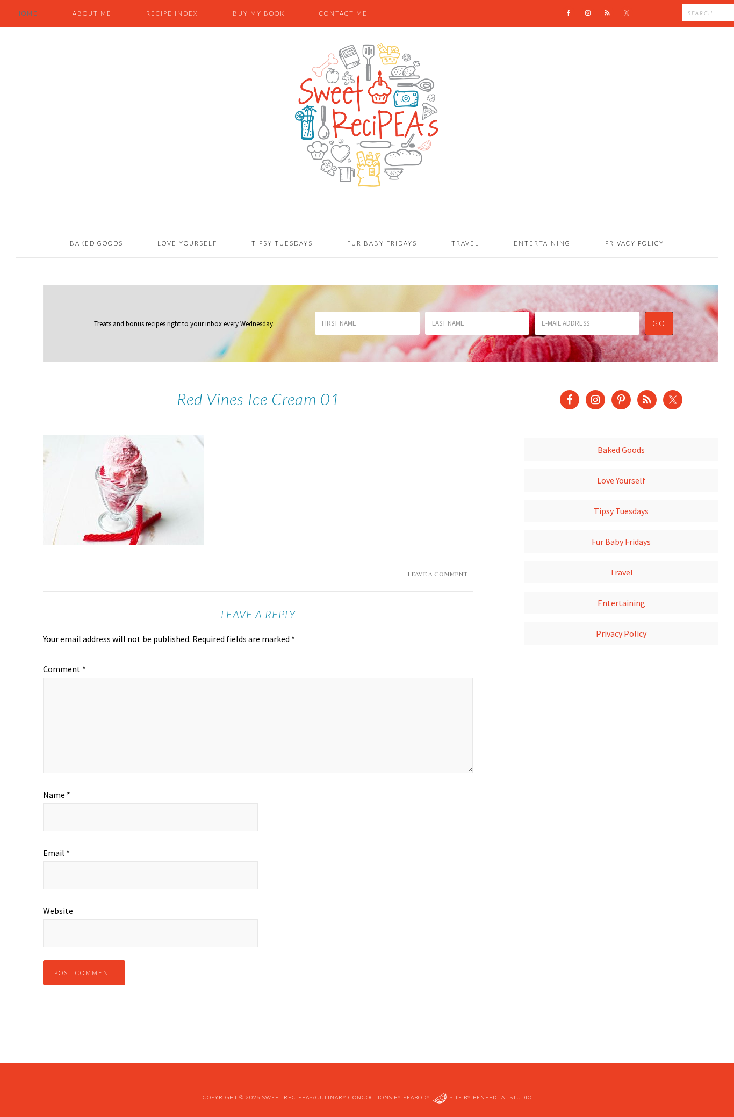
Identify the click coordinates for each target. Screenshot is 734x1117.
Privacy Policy (621, 633)
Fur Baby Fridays (621, 541)
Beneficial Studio (502, 1097)
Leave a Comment (437, 574)
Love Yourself (621, 480)
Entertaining (621, 602)
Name (56, 794)
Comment (64, 669)
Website (58, 910)
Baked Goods (621, 449)
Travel (621, 572)
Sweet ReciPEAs (367, 115)
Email (56, 852)
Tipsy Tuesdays (621, 511)
